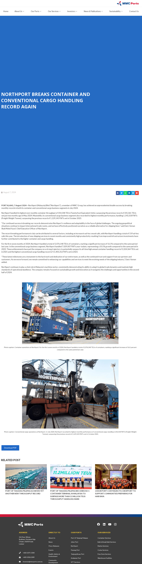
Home (5, 11)
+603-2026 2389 (29, 557)
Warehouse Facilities (105, 558)
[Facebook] (98, 524)
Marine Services (103, 546)
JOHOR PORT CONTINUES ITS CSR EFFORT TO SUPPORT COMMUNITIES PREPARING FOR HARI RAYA (115, 493)
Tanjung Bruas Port (77, 554)
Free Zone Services (104, 554)
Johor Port (74, 542)
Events (51, 550)
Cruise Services (103, 550)
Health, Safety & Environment (54, 555)
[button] (118, 193)
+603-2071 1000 (29, 553)
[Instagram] (115, 524)
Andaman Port (76, 558)
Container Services (104, 538)
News (51, 542)
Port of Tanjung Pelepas (79, 538)
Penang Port (75, 550)
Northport (74, 546)
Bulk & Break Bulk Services (107, 542)
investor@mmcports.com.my (32, 562)
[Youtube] (109, 524)
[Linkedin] (104, 524)
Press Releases (54, 546)
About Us (52, 538)
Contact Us (134, 11)
